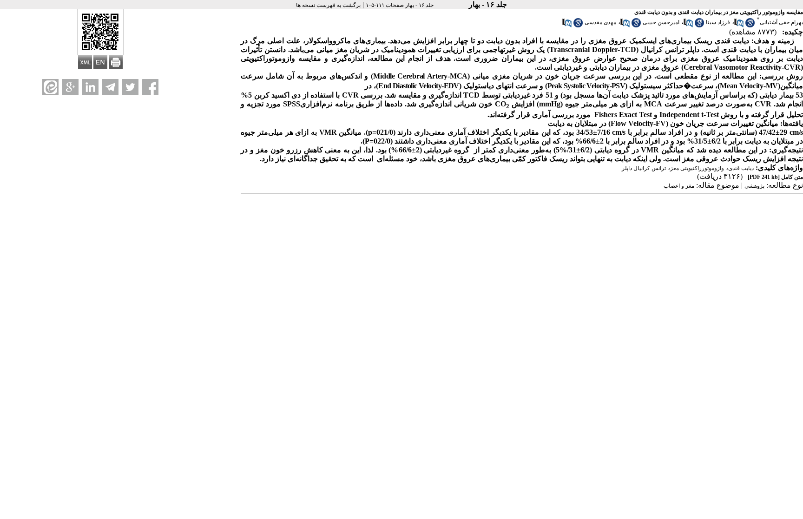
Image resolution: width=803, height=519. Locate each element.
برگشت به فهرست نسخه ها (328, 5)
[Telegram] (110, 87)
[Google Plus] (70, 87)
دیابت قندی (741, 168)
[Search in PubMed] (739, 25)
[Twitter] (130, 87)
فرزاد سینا (718, 22)
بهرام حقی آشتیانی (781, 22)
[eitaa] (50, 87)
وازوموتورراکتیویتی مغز (697, 168)
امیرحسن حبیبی (661, 22)
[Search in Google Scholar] (750, 25)
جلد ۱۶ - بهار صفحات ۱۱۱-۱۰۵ (400, 5)
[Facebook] (150, 87)
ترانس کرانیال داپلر (644, 168)
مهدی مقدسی (600, 22)
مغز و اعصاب (679, 186)
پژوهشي (754, 186)
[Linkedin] (90, 87)
